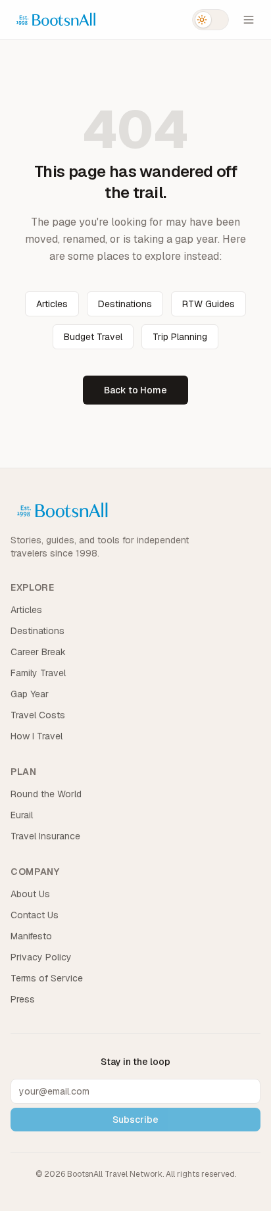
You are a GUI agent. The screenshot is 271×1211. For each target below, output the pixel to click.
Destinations (125, 304)
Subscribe (135, 1119)
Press (23, 999)
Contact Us (35, 915)
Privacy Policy (41, 957)
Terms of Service (47, 978)
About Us (30, 894)
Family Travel (38, 673)
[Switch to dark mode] (210, 19)
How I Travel (36, 736)
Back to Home (135, 390)
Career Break (38, 652)
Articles (52, 304)
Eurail (22, 815)
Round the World (46, 794)
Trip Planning (180, 337)
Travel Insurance (45, 836)
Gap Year (30, 694)
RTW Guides (208, 304)
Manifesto (31, 936)
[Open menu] (248, 20)
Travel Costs (38, 715)
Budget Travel (93, 337)
